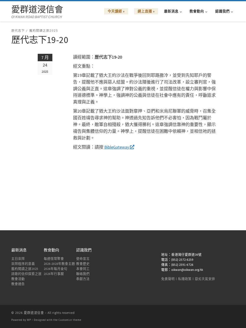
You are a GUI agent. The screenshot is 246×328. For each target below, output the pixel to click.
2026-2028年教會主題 (59, 264)
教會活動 (18, 279)
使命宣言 (83, 259)
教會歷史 (83, 264)
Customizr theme (69, 320)
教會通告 (18, 284)
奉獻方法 (83, 279)
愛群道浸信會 (34, 313)
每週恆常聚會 (54, 259)
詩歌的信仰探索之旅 (26, 274)
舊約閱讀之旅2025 (24, 269)
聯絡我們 (83, 274)
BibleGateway (117, 147)
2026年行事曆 (54, 274)
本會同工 (83, 269)
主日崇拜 (18, 259)
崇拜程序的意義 (23, 264)
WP (29, 320)
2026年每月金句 (55, 269)
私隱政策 (184, 279)
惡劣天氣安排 (205, 279)
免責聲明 (168, 279)
